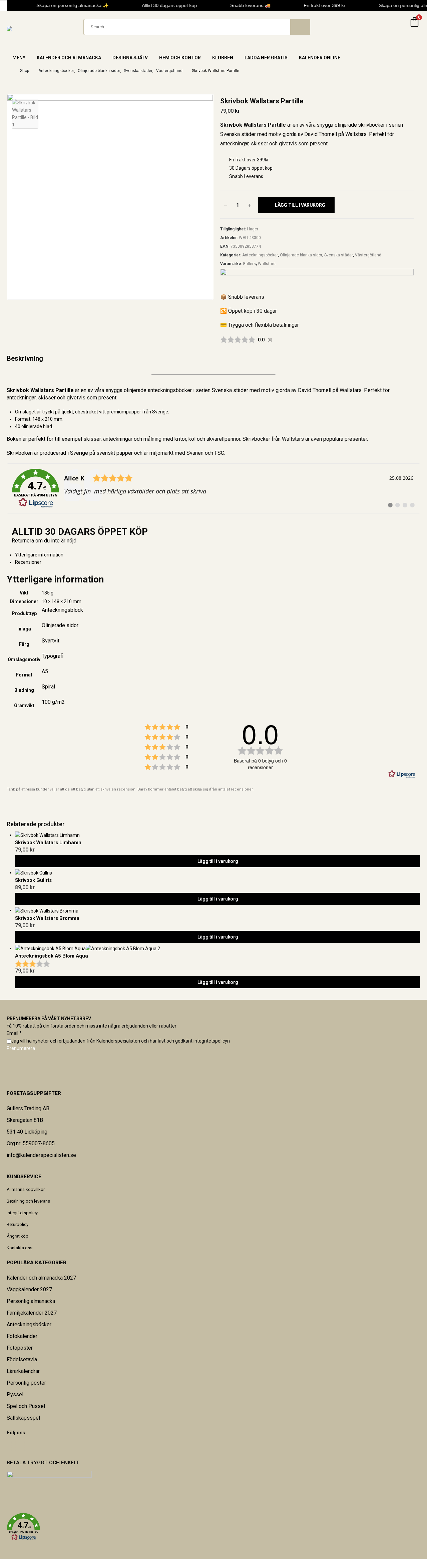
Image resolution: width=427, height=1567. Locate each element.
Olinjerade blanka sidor (301, 255)
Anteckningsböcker (260, 255)
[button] (213, 1527)
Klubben (222, 57)
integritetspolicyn (211, 1041)
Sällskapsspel (23, 1418)
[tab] (217, 562)
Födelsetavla (22, 1359)
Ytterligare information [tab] (39, 554)
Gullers (249, 263)
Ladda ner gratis (266, 57)
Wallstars (267, 263)
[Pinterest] (11, 1446)
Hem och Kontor (180, 57)
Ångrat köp (17, 1236)
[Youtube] (15, 1446)
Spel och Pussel (26, 1406)
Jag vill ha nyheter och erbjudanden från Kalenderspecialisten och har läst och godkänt (120, 1041)
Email (14, 1033)
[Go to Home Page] (9, 71)
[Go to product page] (217, 835)
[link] (213, 488)
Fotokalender (22, 1336)
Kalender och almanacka (69, 57)
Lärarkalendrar (23, 1371)
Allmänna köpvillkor (26, 1189)
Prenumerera (21, 1048)
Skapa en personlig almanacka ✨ (69, 5)
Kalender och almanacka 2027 (41, 1278)
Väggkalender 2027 (29, 1289)
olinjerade (31, 426)
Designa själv (130, 57)
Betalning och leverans (28, 1201)
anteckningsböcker (170, 390)
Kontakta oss (19, 1247)
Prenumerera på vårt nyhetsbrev (49, 1018)
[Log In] (398, 27)
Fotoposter (20, 1348)
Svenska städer (338, 255)
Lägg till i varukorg (300, 205)
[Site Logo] (23, 28)
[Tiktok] (24, 1446)
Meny (18, 57)
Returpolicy (17, 1224)
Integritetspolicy (22, 1212)
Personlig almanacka (31, 1301)
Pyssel (15, 1394)
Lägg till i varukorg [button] (217, 861)
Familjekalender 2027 (32, 1313)
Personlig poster (26, 1383)
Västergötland (368, 255)
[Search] (300, 27)
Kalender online (319, 57)
